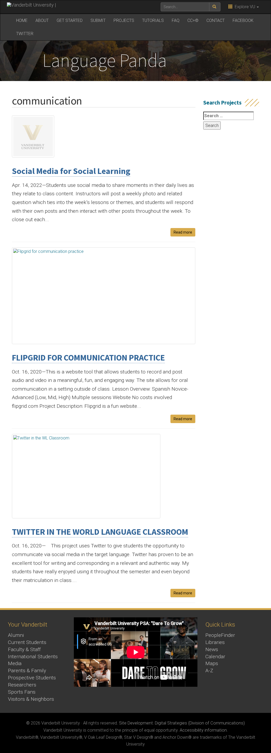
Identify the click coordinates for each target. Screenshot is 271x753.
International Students (33, 656)
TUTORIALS (153, 20)
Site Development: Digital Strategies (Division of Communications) (182, 723)
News (211, 649)
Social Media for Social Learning (71, 171)
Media (14, 663)
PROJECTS (124, 20)
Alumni (16, 635)
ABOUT (42, 20)
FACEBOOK (243, 20)
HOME (22, 20)
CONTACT (215, 20)
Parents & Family (27, 670)
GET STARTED (70, 20)
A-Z (209, 670)
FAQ (175, 20)
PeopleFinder (220, 635)
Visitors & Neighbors (31, 699)
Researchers (22, 685)
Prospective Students (32, 678)
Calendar (215, 656)
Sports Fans (21, 692)
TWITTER (24, 33)
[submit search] (214, 6)
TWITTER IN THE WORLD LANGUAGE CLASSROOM (100, 532)
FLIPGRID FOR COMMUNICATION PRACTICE (88, 357)
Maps (211, 663)
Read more (183, 232)
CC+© (192, 20)
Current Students (27, 642)
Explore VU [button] (244, 6)
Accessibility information (203, 730)
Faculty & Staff (24, 649)
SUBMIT (98, 20)
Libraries (215, 642)
